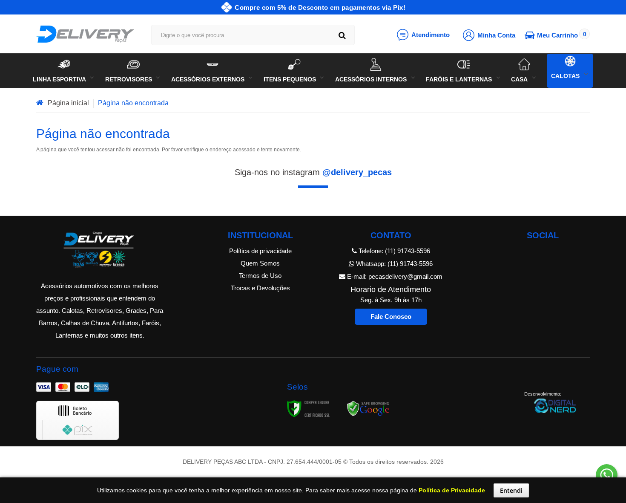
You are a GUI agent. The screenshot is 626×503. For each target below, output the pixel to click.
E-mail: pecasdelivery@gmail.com (393, 276)
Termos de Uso (260, 275)
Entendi (511, 490)
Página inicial (68, 103)
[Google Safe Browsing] (368, 408)
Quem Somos (260, 263)
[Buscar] (342, 35)
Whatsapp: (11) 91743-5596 (393, 263)
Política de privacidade (260, 250)
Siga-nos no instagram (313, 172)
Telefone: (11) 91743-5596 (393, 250)
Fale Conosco (390, 316)
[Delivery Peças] (85, 34)
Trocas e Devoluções (260, 288)
